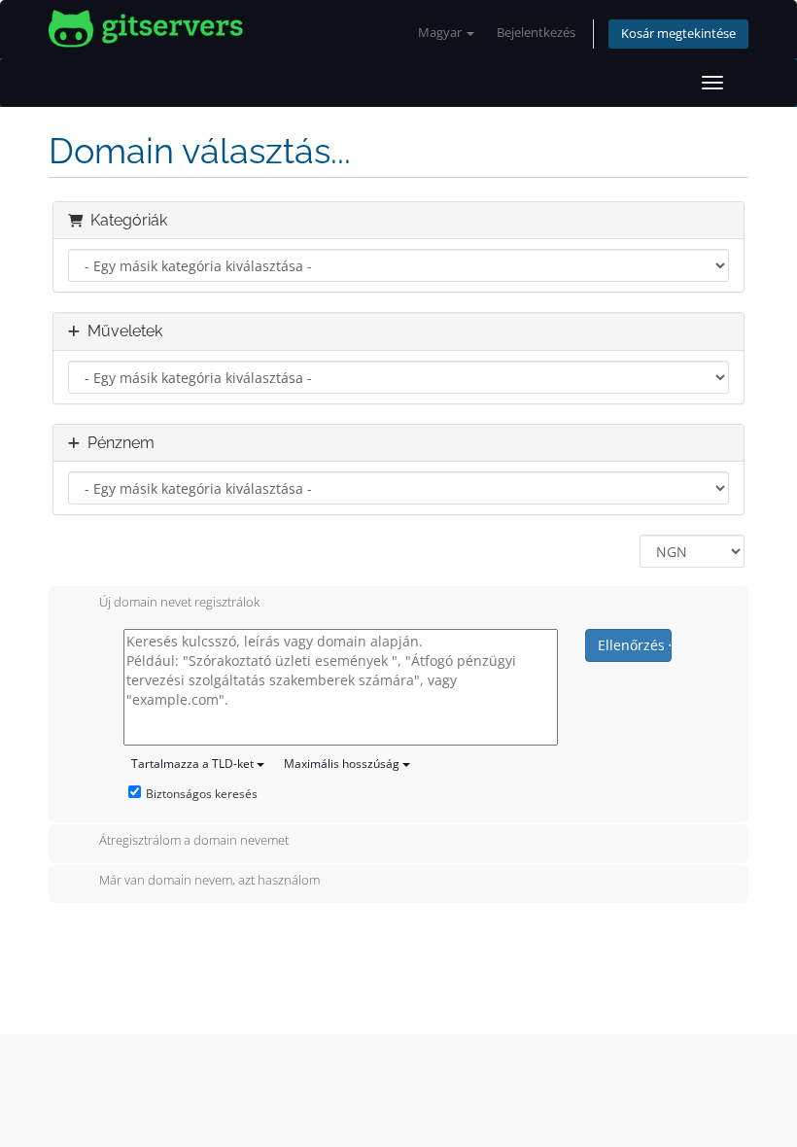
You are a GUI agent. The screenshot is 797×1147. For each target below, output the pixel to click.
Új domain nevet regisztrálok (179, 601)
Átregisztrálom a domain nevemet (194, 840)
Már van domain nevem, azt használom (209, 880)
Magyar (441, 32)
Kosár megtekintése (678, 33)
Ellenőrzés (633, 645)
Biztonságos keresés (202, 793)
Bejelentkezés (536, 32)
